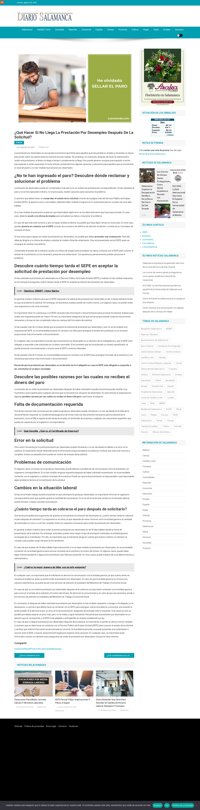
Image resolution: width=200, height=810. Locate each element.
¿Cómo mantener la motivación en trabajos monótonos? (31, 655)
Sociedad (59, 29)
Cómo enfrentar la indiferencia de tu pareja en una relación (164, 300)
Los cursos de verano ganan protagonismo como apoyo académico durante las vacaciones (162, 186)
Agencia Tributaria (149, 334)
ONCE (145, 232)
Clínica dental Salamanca (152, 369)
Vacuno (144, 432)
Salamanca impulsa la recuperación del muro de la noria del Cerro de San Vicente (147, 197)
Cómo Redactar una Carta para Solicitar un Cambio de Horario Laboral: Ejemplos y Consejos (111, 702)
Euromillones (148, 243)
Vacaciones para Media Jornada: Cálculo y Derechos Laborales (30, 701)
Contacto (62, 726)
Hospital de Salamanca (151, 392)
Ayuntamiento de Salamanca (154, 340)
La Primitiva (147, 239)
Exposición (146, 380)
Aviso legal (51, 726)
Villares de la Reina (161, 432)
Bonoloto (146, 236)
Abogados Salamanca (151, 329)
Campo (110, 29)
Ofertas (146, 515)
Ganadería (170, 380)
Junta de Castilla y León (152, 397)
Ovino (143, 415)
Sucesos (147, 548)
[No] (196, 805)
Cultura (135, 29)
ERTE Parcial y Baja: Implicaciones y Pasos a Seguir (72, 701)
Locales (170, 397)
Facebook (73, 726)
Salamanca (27, 29)
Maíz (152, 403)
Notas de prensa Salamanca (152, 154)
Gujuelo (170, 386)
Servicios (179, 29)
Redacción (44, 147)
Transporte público (149, 426)
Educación (147, 494)
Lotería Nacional (149, 247)
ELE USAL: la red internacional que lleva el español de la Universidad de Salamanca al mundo (177, 200)
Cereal (179, 363)
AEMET (169, 329)
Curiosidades (149, 477)
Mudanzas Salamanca (151, 409)
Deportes (73, 29)
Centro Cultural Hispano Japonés (156, 363)
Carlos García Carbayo (151, 352)
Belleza (146, 450)
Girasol (144, 386)
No (167, 805)
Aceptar (157, 805)
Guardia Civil (157, 386)
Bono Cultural (147, 346)
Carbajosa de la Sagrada (169, 346)
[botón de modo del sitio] (180, 35)
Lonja (143, 403)
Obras (179, 409)
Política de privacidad (34, 726)
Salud (156, 29)
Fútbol (158, 380)
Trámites (177, 426)
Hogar (146, 29)
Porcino (164, 415)
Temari (159, 420)
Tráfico (166, 426)
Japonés (171, 392)
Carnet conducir (173, 352)
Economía (86, 29)
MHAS (162, 403)
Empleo (166, 29)
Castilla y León (44, 29)
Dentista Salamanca (161, 374)
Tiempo (170, 420)
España (99, 29)
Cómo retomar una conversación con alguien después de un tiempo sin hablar (163, 310)
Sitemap (18, 726)
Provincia (123, 29)
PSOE (175, 415)
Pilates (154, 415)
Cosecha (173, 369)
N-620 (169, 409)
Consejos (147, 466)
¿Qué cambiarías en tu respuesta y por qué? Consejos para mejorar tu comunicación (120, 655)
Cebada (162, 357)
